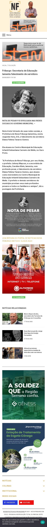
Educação (12, 65)
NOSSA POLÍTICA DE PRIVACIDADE (14, 511)
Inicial (4, 65)
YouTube (26, 503)
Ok (43, 522)
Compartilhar (19, 82)
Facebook (11, 503)
